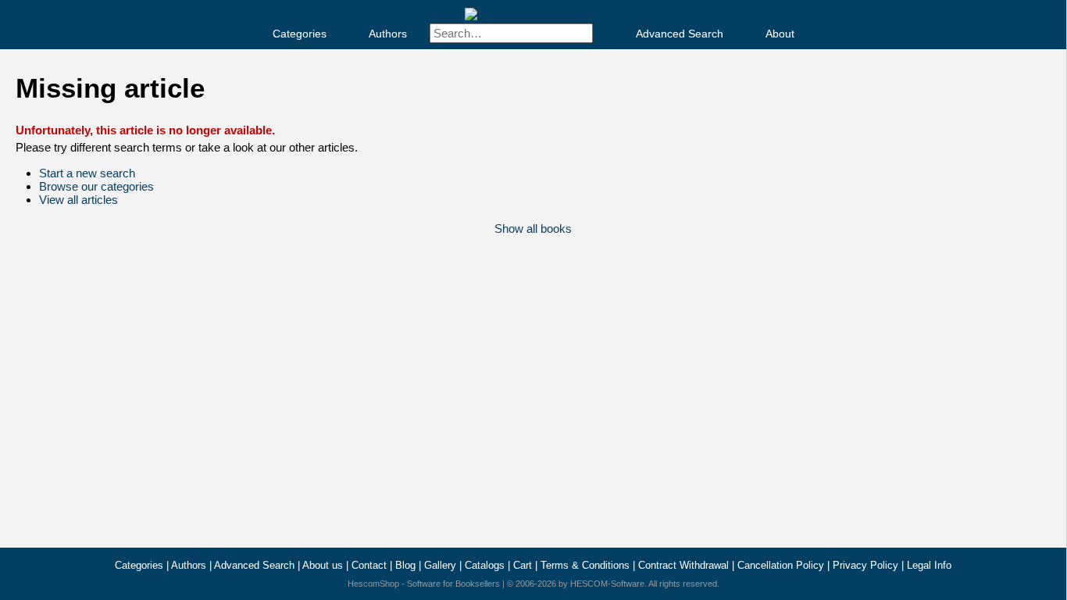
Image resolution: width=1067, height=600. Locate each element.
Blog (405, 565)
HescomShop (373, 583)
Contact (369, 565)
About (779, 33)
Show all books (533, 228)
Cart (522, 565)
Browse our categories (96, 186)
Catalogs (485, 565)
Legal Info (929, 565)
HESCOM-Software (607, 583)
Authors (388, 33)
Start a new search (87, 173)
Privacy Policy (865, 565)
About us (322, 565)
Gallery (440, 565)
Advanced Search (679, 33)
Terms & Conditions (585, 565)
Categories (300, 33)
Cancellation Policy (780, 565)
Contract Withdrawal (683, 565)
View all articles (78, 199)
